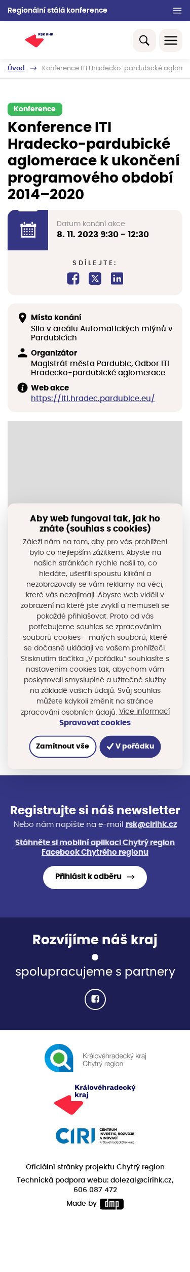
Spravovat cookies (95, 723)
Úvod (16, 68)
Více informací (144, 711)
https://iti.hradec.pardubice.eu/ (93, 399)
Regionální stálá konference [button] (57, 10)
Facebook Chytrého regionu (95, 852)
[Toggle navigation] (170, 40)
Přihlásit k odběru (88, 877)
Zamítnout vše (62, 746)
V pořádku (134, 746)
